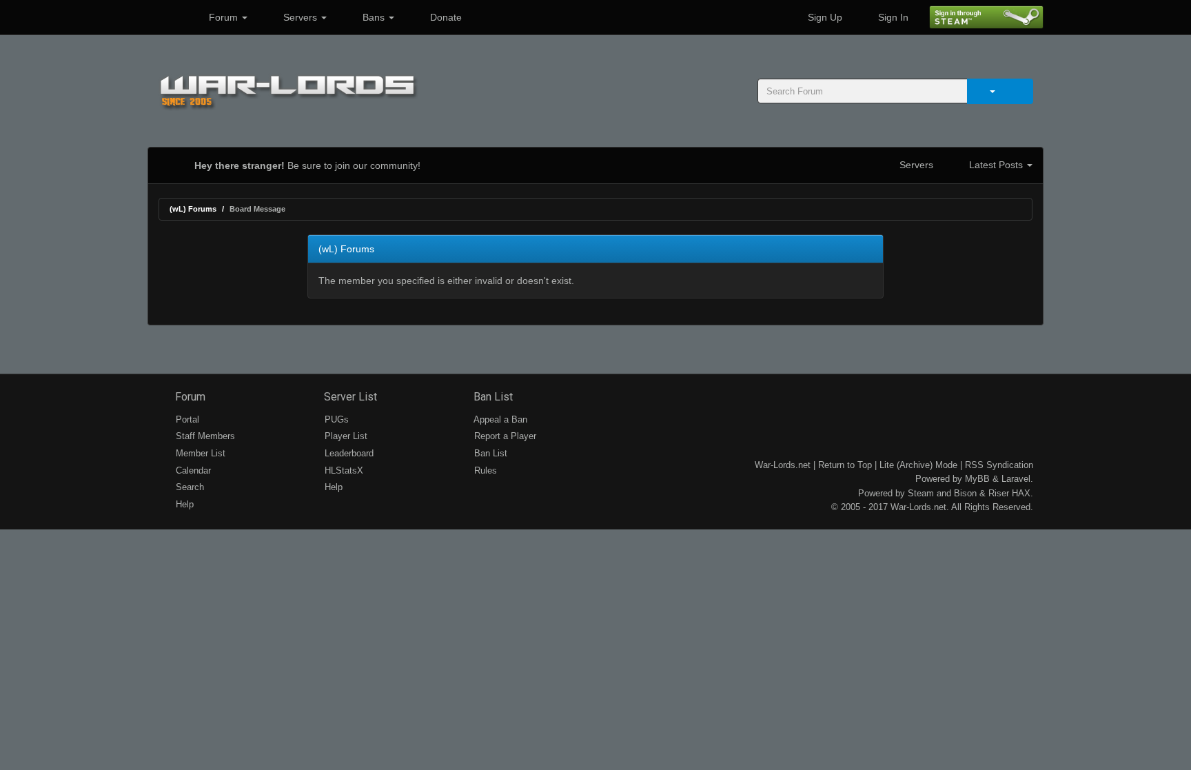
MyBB (977, 479)
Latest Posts (996, 164)
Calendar (192, 470)
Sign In (891, 17)
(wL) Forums (193, 209)
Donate (444, 17)
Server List (349, 396)
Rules (484, 470)
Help (183, 504)
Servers (300, 17)
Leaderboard (348, 453)
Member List (199, 453)
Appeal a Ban (499, 419)
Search (188, 487)
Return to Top (845, 465)
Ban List (492, 396)
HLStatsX (342, 470)
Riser (998, 493)
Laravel (1015, 479)
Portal (186, 419)
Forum (223, 17)
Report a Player (503, 436)
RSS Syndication (999, 465)
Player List (344, 436)
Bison (965, 493)
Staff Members (204, 436)
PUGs (335, 419)
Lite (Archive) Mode (918, 465)
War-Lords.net (783, 465)
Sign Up (823, 17)
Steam (921, 493)
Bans (373, 17)
